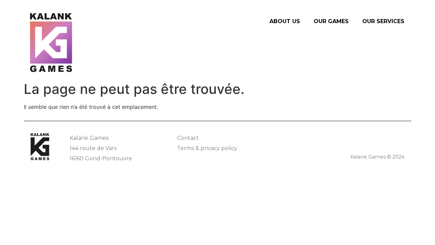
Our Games (331, 21)
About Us (284, 21)
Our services (383, 21)
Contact (188, 138)
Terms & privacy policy (207, 148)
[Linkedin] (400, 137)
